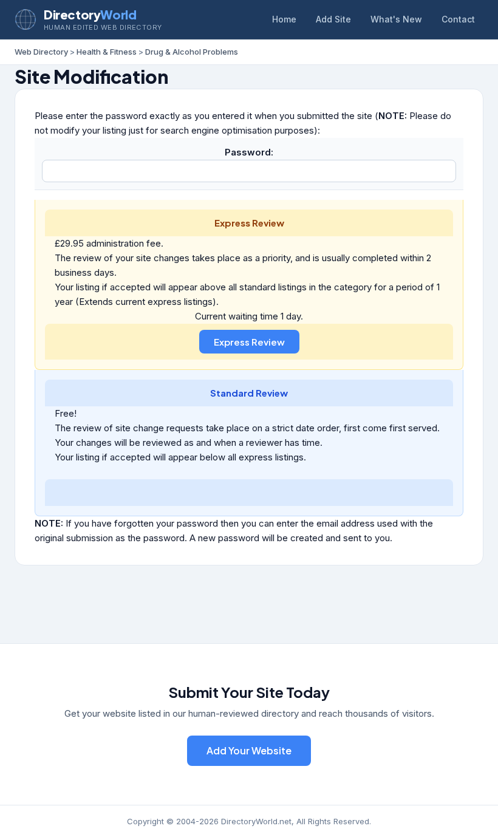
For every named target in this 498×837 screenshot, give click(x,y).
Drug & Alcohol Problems (191, 51)
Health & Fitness (107, 51)
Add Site (333, 19)
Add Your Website (249, 750)
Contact (458, 19)
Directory (90, 14)
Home (284, 19)
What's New (396, 19)
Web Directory (41, 51)
